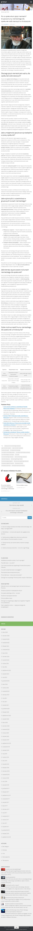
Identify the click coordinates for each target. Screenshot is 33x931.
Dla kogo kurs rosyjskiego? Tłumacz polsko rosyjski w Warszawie (16, 577)
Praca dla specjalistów (10, 877)
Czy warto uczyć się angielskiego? (13, 869)
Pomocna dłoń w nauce (21, 485)
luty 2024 (5, 667)
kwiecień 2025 (6, 642)
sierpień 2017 (6, 802)
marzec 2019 (6, 757)
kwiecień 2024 (6, 660)
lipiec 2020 (5, 722)
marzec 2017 (6, 819)
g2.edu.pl (4, 2)
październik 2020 (7, 715)
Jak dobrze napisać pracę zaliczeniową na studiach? (17, 891)
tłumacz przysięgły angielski (7, 461)
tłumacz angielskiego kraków (16, 459)
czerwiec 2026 (6, 635)
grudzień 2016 (6, 830)
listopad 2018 (6, 767)
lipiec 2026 (5, 632)
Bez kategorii (6, 846)
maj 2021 (5, 698)
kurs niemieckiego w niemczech (8, 454)
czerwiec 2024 (6, 656)
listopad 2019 (6, 740)
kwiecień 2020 (6, 729)
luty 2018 (5, 781)
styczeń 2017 (6, 826)
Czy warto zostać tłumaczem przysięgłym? (11, 570)
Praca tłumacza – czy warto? (8, 563)
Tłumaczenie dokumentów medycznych (14, 897)
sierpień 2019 (6, 750)
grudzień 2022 (6, 681)
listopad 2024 (6, 646)
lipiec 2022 (5, 684)
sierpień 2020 (6, 719)
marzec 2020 (6, 733)
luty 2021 (5, 701)
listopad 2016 (6, 833)
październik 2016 (7, 837)
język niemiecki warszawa (18, 448)
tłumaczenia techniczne (6, 465)
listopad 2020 (6, 712)
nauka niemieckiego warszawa (20, 456)
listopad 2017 (6, 792)
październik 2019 (7, 743)
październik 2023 (7, 670)
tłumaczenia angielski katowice (8, 463)
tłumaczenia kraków (19, 463)
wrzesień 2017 (6, 799)
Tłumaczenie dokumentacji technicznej (10, 572)
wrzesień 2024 (6, 649)
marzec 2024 (6, 663)
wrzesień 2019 (6, 746)
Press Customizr (23, 929)
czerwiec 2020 (6, 726)
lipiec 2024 (5, 653)
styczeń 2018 (6, 785)
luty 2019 (5, 760)
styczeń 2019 (6, 764)
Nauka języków (5, 12)
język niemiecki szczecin (6, 448)
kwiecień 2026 (6, 639)
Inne (4, 853)
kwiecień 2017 (6, 816)
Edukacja (5, 850)
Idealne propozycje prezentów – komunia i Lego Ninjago (16, 548)
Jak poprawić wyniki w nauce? (12, 885)
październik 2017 (7, 795)
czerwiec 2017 (6, 809)
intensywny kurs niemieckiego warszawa (12, 445)
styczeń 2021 (6, 705)
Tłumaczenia (6, 860)
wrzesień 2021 (6, 691)
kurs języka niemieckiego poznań (8, 452)
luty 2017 (5, 823)
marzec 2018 (6, 778)
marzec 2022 (6, 687)
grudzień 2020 (6, 708)
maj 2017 (5, 812)
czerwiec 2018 (6, 771)
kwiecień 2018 (6, 774)
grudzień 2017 (6, 788)
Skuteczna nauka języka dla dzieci (9, 595)
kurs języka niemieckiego (15, 450)
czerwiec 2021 (6, 694)
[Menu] (31, 2)
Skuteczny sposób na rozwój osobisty (14, 903)
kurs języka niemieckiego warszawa (23, 452)
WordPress (12, 929)
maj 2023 (5, 677)
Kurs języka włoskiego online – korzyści (10, 593)
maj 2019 (5, 753)
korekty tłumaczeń (5, 450)
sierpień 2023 (6, 674)
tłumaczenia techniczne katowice (18, 465)
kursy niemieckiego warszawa (7, 456)
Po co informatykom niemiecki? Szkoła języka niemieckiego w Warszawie (7, 487)
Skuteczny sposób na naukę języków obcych (11, 590)
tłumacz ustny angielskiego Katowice (21, 461)
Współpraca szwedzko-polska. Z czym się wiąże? (12, 560)
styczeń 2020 (6, 736)
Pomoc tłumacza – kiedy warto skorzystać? (11, 575)
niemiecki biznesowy (6, 459)
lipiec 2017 (5, 805)
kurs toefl (17, 454)
